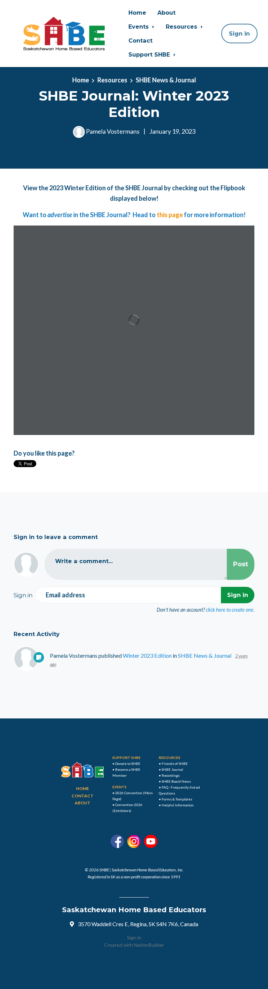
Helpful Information (178, 805)
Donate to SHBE (127, 763)
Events (139, 26)
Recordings (171, 775)
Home (137, 12)
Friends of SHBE (175, 763)
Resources (182, 26)
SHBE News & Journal (166, 80)
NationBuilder (149, 945)
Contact (140, 40)
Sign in (134, 937)
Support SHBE (150, 54)
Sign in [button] (239, 33)
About (166, 12)
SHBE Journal (172, 769)
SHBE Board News (176, 781)
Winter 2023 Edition (147, 655)
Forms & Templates (177, 799)
